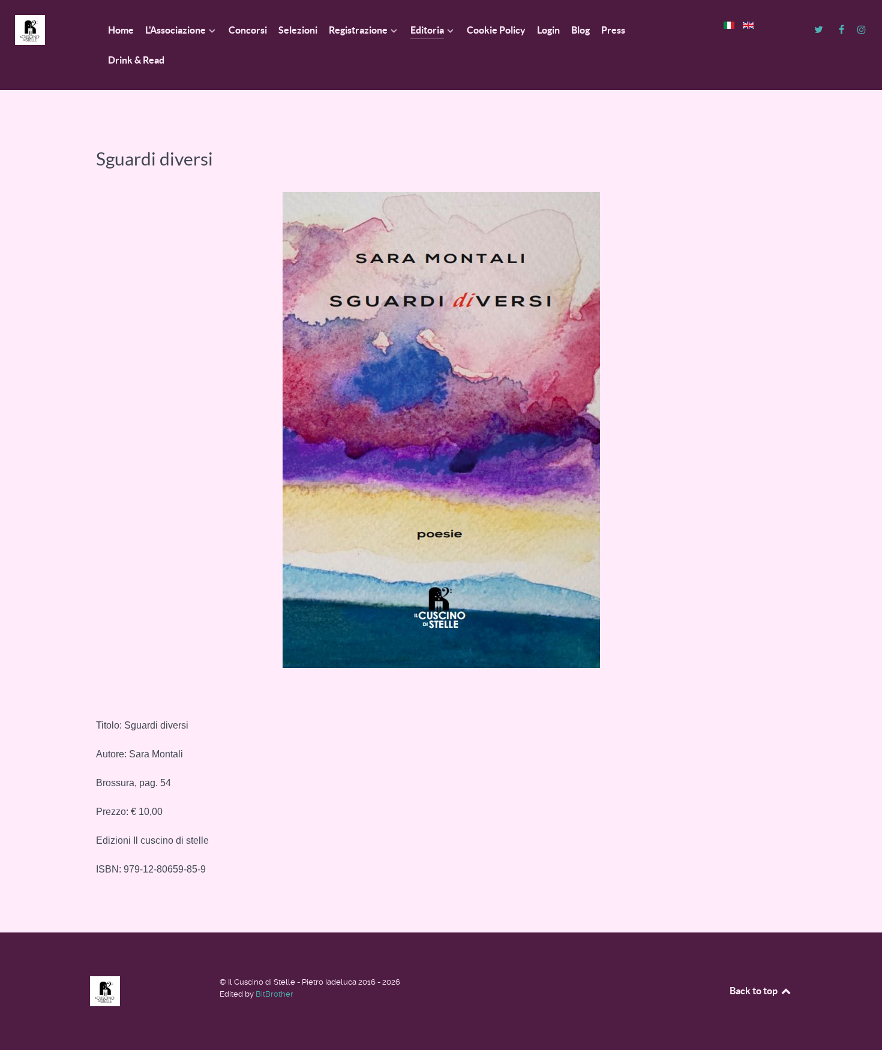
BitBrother (274, 993)
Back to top (754, 990)
